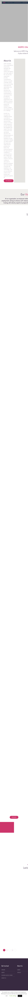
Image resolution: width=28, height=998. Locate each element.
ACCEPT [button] (20, 995)
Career (2, 972)
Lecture (5, 918)
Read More (5, 885)
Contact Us (3, 978)
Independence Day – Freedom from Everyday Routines (10, 892)
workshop (5, 878)
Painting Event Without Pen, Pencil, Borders (9, 874)
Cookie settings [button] (12, 995)
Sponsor (3, 969)
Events (4, 897)
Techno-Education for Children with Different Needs (9, 913)
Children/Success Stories (7, 975)
